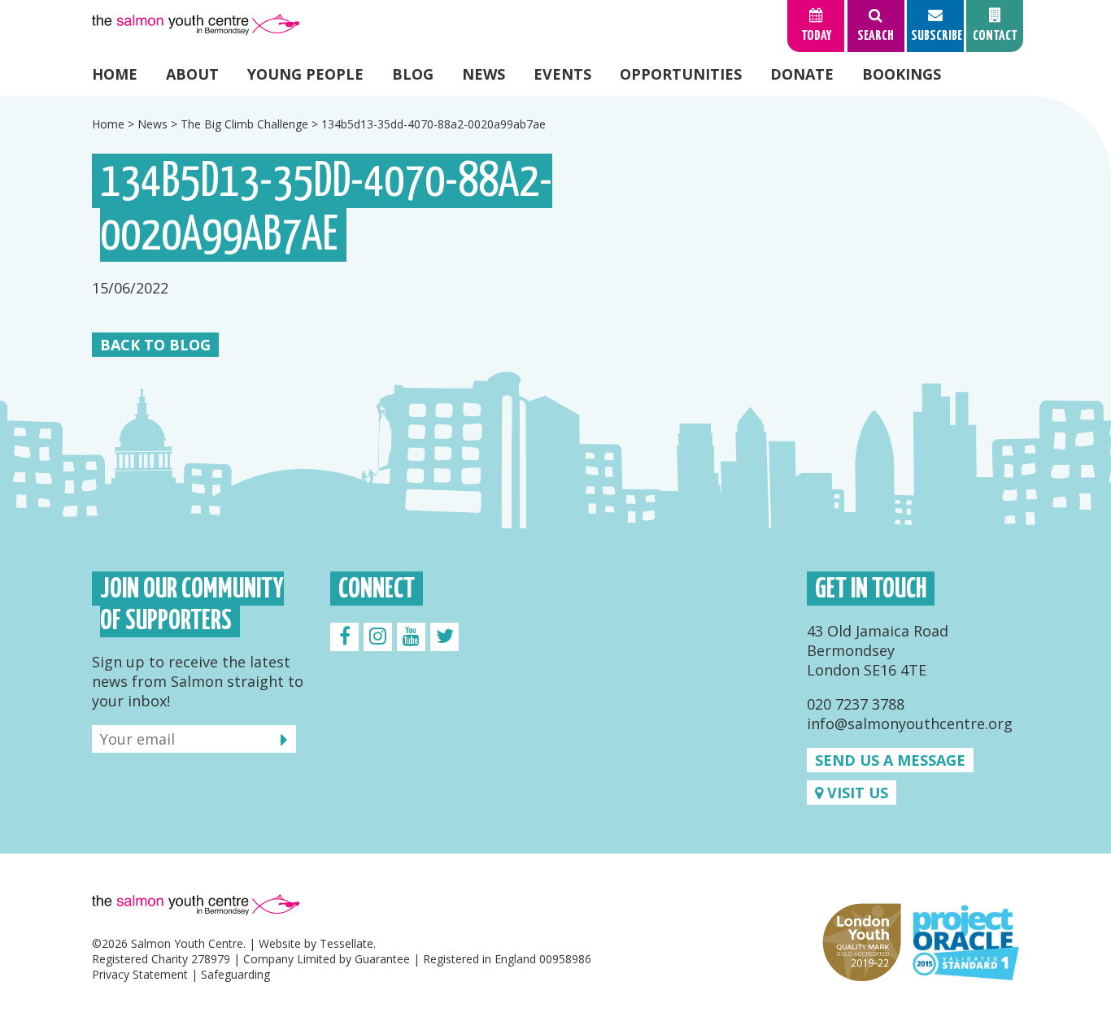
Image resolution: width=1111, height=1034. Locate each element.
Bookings (901, 74)
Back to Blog (155, 344)
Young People (305, 74)
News (483, 74)
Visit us (855, 792)
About (192, 74)
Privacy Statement (140, 974)
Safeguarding (235, 974)
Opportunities (681, 74)
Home (114, 74)
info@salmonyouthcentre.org (910, 723)
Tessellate (346, 943)
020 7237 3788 (855, 704)
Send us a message (890, 760)
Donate (802, 74)
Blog (413, 74)
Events (562, 74)
